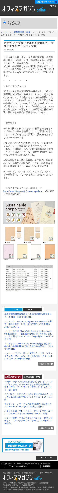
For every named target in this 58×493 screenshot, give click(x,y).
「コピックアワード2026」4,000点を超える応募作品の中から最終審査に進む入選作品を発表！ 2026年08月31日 (28, 346)
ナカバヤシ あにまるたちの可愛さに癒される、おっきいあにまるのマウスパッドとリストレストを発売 (28, 397)
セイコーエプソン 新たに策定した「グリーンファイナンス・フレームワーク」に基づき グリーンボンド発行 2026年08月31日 (28, 356)
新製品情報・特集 (22, 32)
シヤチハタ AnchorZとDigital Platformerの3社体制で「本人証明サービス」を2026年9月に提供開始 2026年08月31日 (28, 324)
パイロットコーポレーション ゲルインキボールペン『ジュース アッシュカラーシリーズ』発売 (28, 412)
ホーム (4, 32)
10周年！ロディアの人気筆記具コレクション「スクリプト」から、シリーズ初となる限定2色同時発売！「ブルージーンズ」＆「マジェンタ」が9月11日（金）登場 (28, 385)
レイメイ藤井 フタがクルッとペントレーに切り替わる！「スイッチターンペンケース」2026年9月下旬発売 (28, 421)
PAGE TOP (46, 457)
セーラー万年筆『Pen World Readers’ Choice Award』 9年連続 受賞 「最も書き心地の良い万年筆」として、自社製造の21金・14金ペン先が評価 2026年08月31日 (29, 335)
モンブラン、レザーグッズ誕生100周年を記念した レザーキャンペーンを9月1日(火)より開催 (28, 405)
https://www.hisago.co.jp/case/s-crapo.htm (22, 191)
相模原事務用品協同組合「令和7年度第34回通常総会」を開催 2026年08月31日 (28, 315)
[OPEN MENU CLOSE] (53, 9)
